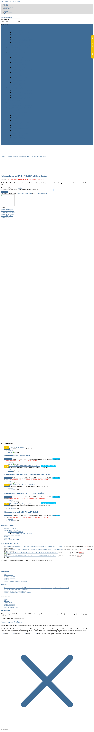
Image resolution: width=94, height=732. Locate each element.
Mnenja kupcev (8, 575)
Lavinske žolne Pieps (20, 134)
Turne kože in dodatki (20, 125)
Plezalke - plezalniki (16, 51)
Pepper (22, 408)
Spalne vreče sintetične (21, 75)
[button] (5, 24)
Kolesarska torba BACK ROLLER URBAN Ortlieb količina (18, 190)
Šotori (14, 72)
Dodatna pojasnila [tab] (35, 219)
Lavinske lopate (18, 135)
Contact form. (81, 631)
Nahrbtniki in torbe (12, 100)
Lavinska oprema (14, 132)
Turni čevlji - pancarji (20, 127)
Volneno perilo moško (21, 31)
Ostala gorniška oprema (17, 87)
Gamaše (15, 119)
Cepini (14, 114)
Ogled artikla (56, 459)
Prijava (6, 11)
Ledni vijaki (16, 117)
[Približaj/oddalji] (1, 729)
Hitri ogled (10, 450)
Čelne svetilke (17, 92)
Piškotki (6, 579)
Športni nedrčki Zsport (21, 37)
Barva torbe (4, 188)
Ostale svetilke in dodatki (22, 94)
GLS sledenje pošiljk (10, 605)
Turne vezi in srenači (20, 129)
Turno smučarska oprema (18, 122)
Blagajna (6, 601)
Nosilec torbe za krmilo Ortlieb (17, 456)
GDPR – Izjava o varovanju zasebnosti (15, 581)
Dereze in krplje (18, 115)
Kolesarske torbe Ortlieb (18, 144)
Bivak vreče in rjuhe (20, 77)
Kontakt (6, 5)
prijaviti (23, 424)
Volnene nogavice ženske (22, 41)
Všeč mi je (10, 452)
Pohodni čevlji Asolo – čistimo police (15, 591)
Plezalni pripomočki (19, 64)
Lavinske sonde (18, 137)
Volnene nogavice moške (21, 32)
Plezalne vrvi (17, 59)
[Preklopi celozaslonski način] (3, 729)
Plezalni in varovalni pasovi (22, 61)
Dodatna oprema (18, 67)
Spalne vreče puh (19, 74)
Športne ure (17, 95)
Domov (3, 156)
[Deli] (5, 729)
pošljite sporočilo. (19, 618)
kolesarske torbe (42, 193)
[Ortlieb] (8, 206)
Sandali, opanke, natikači (17, 52)
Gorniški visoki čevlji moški (19, 46)
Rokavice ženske (18, 42)
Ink (18, 408)
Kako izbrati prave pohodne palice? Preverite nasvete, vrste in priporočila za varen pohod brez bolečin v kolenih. (36, 588)
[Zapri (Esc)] (7, 729)
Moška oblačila (14, 29)
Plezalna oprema (14, 56)
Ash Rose (14, 408)
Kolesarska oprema (12, 140)
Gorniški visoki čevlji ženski (19, 47)
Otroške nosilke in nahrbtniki (20, 105)
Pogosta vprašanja (9, 578)
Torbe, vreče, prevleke (17, 109)
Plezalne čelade (18, 57)
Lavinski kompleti (18, 139)
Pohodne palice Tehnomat (22, 90)
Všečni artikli (8, 602)
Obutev (7, 44)
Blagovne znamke (9, 604)
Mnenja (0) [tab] (23, 219)
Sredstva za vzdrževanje (21, 97)
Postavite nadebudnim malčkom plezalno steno (17, 592)
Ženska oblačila (14, 36)
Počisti (20, 188)
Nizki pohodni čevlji (16, 49)
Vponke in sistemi (18, 62)
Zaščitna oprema (18, 99)
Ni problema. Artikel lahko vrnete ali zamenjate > (48, 436)
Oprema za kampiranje (16, 71)
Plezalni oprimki (14, 85)
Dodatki (15, 120)
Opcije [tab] (14, 219)
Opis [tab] (7, 219)
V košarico (4, 191)
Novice (6, 4)
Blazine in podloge (19, 79)
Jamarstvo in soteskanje (22, 69)
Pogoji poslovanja (9, 576)
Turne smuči (16, 124)
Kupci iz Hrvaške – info (11, 607)
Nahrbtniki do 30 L (15, 102)
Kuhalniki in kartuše (20, 80)
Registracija (7, 8)
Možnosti (9, 459)
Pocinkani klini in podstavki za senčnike (16, 589)
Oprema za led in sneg (12, 110)
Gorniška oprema (11, 54)
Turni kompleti (17, 130)
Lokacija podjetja (8, 7)
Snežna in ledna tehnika (17, 112)
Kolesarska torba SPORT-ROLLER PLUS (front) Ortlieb (27, 474)
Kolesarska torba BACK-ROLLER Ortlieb (21, 512)
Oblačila (7, 27)
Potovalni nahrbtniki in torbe (19, 107)
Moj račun (7, 599)
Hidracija (15, 82)
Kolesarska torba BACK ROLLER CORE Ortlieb (24, 493)
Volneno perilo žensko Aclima (23, 39)
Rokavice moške (18, 34)
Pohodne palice (18, 89)
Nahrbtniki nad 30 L (15, 104)
